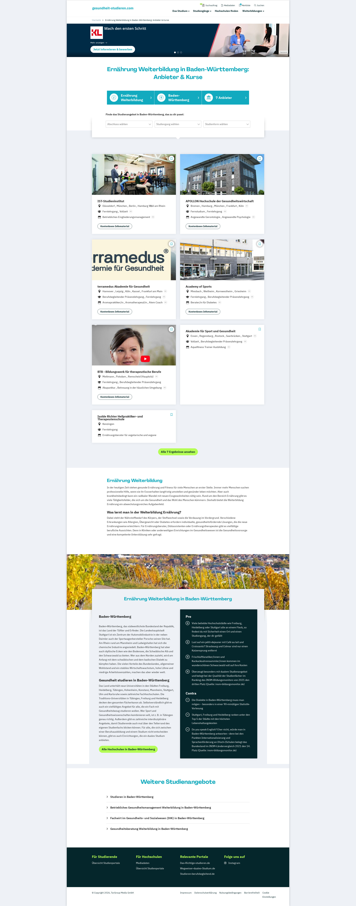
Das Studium (179, 11)
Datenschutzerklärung (205, 892)
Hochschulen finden (226, 11)
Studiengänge (201, 11)
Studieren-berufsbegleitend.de (197, 873)
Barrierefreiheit (252, 892)
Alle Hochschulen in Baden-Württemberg (128, 749)
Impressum (186, 892)
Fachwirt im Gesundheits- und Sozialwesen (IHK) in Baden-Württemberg (157, 818)
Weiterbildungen (252, 11)
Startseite (96, 20)
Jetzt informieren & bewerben (112, 49)
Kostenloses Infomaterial (114, 226)
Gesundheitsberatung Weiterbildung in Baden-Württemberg (149, 829)
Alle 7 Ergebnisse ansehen (178, 452)
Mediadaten (142, 863)
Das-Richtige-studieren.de (195, 863)
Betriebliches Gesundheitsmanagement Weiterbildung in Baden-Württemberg (160, 807)
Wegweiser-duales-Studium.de (197, 868)
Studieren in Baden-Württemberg (131, 797)
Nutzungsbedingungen (230, 892)
